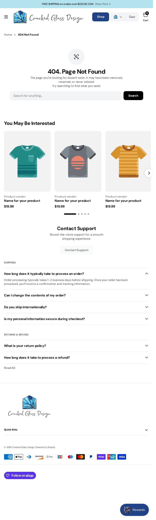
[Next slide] (149, 172)
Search (133, 95)
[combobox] (132, 16)
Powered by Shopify (45, 446)
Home (8, 34)
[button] (6, 16)
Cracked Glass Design (23, 446)
